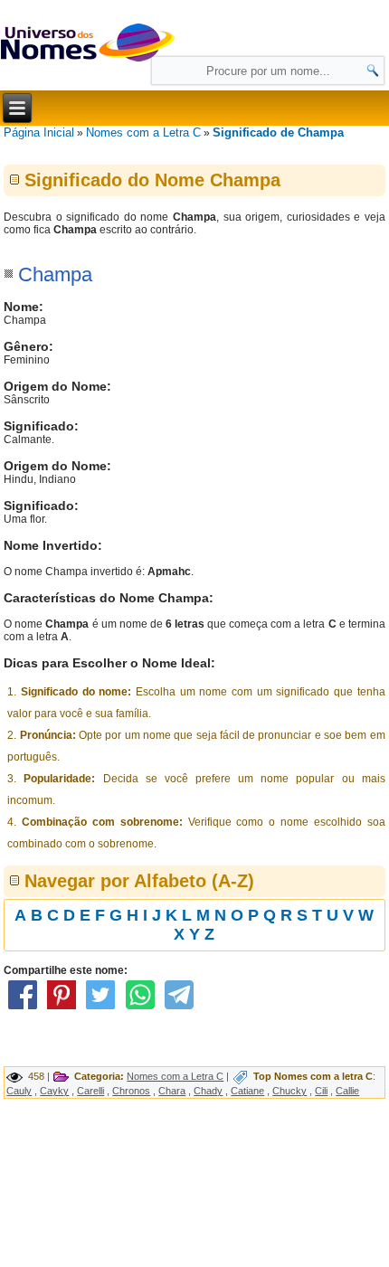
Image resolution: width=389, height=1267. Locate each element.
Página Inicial (39, 132)
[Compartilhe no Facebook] (22, 1009)
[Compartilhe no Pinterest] (61, 1009)
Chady (208, 1090)
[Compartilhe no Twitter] (100, 1009)
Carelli (90, 1090)
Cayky (54, 1090)
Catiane (247, 1090)
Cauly (19, 1090)
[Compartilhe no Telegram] (179, 1009)
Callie (347, 1090)
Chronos (131, 1090)
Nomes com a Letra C (143, 132)
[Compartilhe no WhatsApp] (140, 1009)
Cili (321, 1090)
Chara (171, 1090)
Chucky (289, 1090)
